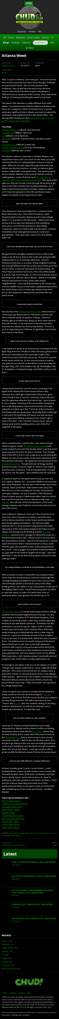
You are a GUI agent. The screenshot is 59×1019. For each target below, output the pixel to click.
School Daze (7, 132)
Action (31, 833)
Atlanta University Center (30, 311)
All (4, 37)
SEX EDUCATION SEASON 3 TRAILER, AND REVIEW (34, 876)
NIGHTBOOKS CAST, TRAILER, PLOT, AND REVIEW (34, 918)
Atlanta (16, 833)
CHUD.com (29, 982)
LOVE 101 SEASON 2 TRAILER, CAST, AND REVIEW (34, 862)
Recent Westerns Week (12, 815)
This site (47, 694)
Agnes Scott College (11, 611)
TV (52, 37)
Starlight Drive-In (12, 737)
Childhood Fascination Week (15, 803)
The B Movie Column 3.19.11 (14, 845)
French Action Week (11, 801)
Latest (10, 854)
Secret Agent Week (10, 824)
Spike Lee (48, 833)
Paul (55, 845)
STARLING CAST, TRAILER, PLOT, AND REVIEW (32, 904)
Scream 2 (6, 150)
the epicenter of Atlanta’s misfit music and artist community (26, 179)
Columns (26, 42)
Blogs (6, 42)
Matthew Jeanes (8, 65)
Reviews (20, 37)
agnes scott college (13, 835)
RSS (39, 31)
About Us (22, 31)
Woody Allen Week (10, 821)
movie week (24, 833)
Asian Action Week (10, 827)
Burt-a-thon (38, 731)
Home (4, 993)
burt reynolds (39, 833)
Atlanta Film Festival (11, 463)
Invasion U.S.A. (8, 144)
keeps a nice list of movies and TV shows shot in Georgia (28, 119)
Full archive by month (11, 968)
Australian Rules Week (12, 806)
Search (22, 993)
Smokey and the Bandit (12, 147)
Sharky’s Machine (10, 129)
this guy (17, 703)
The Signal (6, 138)
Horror (10, 833)
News (11, 37)
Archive (32, 31)
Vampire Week (8, 812)
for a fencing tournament (35, 446)
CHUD (29, 3)
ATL (3, 135)
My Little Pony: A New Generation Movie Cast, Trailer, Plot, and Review (32, 891)
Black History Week (10, 809)
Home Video (33, 37)
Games (45, 37)
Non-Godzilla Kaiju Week (13, 818)
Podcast (15, 42)
